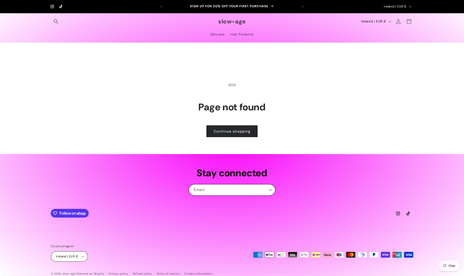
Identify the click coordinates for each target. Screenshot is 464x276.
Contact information (198, 273)
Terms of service (168, 273)
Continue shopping (232, 131)
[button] (56, 21)
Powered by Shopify (90, 273)
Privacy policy (118, 273)
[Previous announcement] (161, 6)
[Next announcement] (302, 6)
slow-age (69, 273)
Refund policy (142, 273)
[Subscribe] (269, 190)
